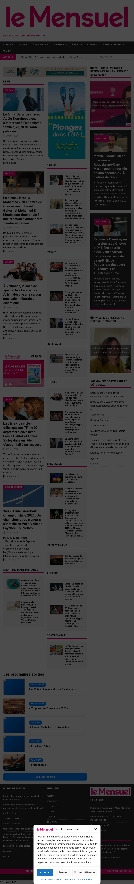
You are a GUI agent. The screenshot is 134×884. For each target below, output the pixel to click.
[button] (95, 829)
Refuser (63, 872)
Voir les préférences (84, 872)
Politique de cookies (51, 879)
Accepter (45, 872)
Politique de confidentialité (78, 879)
